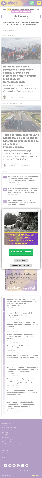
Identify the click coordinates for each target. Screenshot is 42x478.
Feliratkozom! (21, 251)
